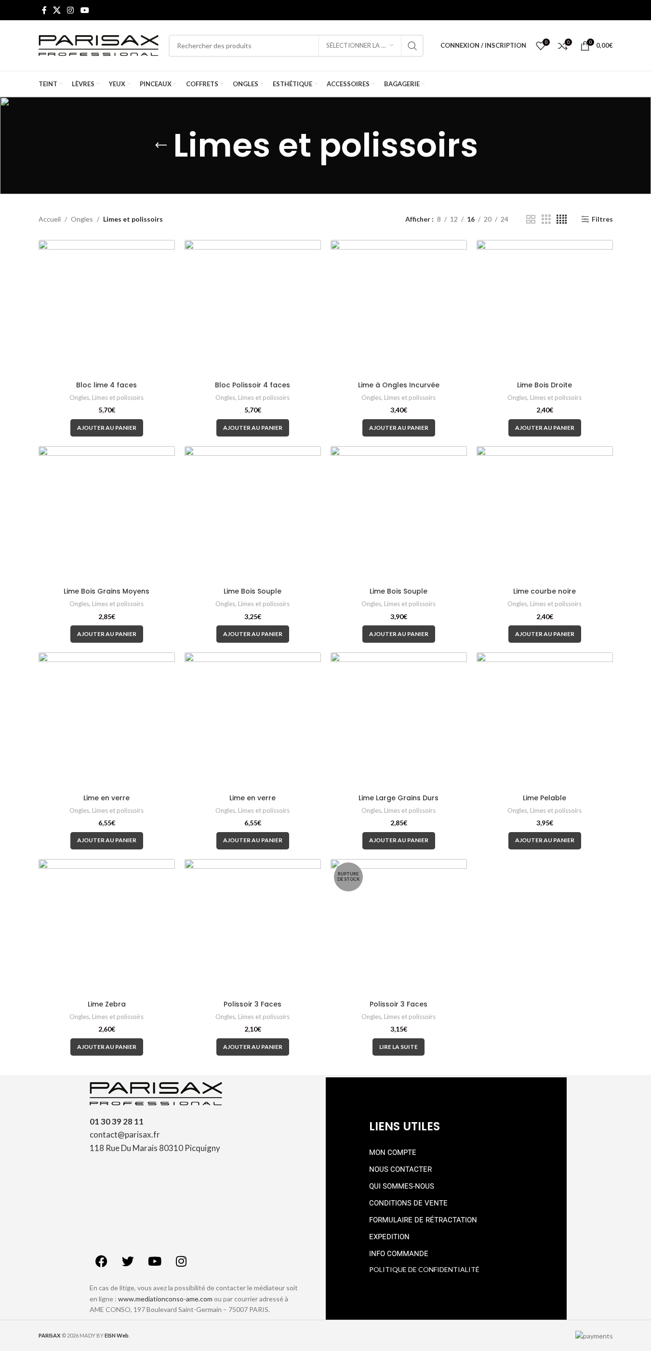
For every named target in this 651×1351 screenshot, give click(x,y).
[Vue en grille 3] (546, 219)
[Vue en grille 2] (530, 219)
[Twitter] (128, 1261)
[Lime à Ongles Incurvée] (399, 308)
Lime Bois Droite (544, 385)
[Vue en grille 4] (562, 219)
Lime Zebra (107, 1004)
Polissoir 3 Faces (252, 1004)
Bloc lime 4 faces (106, 385)
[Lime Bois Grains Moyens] (107, 514)
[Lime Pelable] (545, 720)
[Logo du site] (99, 44)
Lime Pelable (544, 798)
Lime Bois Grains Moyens (106, 591)
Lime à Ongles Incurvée (398, 385)
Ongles (82, 219)
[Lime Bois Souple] (253, 514)
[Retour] (161, 145)
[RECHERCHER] (412, 46)
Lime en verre (106, 798)
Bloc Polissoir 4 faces (252, 385)
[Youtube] (155, 1261)
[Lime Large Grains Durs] (399, 720)
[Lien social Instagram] (70, 10)
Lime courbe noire (544, 591)
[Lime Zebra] (107, 927)
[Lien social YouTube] (84, 10)
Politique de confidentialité (424, 1269)
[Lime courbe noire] (545, 514)
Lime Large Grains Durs (398, 798)
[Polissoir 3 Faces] (253, 927)
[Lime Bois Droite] (545, 308)
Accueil (50, 219)
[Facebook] (102, 1261)
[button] (106, 428)
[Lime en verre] (107, 720)
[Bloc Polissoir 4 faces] (253, 308)
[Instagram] (181, 1261)
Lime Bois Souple (252, 591)
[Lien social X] (57, 10)
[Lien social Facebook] (44, 10)
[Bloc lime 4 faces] (107, 308)
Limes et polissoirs (118, 397)
